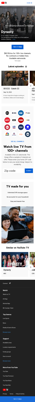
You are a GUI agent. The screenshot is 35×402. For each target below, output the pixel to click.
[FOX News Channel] (14, 127)
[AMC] (14, 120)
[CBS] (14, 113)
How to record (7, 356)
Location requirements (9, 347)
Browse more (6, 332)
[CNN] (21, 120)
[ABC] (7, 113)
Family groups (7, 352)
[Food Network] (7, 127)
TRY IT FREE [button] (17, 47)
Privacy (5, 394)
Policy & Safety (20, 394)
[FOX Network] (21, 113)
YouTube (5, 371)
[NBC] (27, 113)
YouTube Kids (7, 385)
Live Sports (6, 318)
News (4, 323)
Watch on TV (6, 294)
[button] (31, 86)
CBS (33, 273)
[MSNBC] (7, 134)
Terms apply (17, 60)
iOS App (5, 299)
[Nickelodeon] (21, 134)
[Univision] (27, 127)
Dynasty (7, 270)
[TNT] (27, 134)
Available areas (7, 342)
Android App (6, 303)
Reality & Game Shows (9, 327)
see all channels (17, 141)
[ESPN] (7, 120)
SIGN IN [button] (29, 3)
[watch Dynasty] (14, 259)
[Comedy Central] (27, 120)
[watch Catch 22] (14, 78)
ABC (5, 273)
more (14, 39)
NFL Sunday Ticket (8, 308)
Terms (11, 394)
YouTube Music (7, 380)
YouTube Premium (8, 376)
